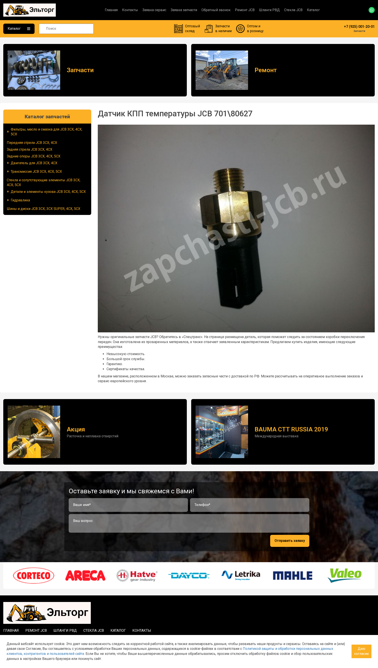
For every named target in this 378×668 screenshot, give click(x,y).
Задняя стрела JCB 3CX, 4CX (29, 149)
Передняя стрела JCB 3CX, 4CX (32, 143)
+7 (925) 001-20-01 (359, 26)
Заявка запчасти (184, 10)
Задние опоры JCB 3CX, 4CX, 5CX (33, 156)
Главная (111, 10)
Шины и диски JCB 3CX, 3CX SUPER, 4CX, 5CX (43, 209)
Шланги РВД (269, 10)
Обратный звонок (216, 10)
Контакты (130, 10)
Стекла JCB (293, 10)
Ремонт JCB (245, 10)
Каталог (313, 10)
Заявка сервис (154, 10)
